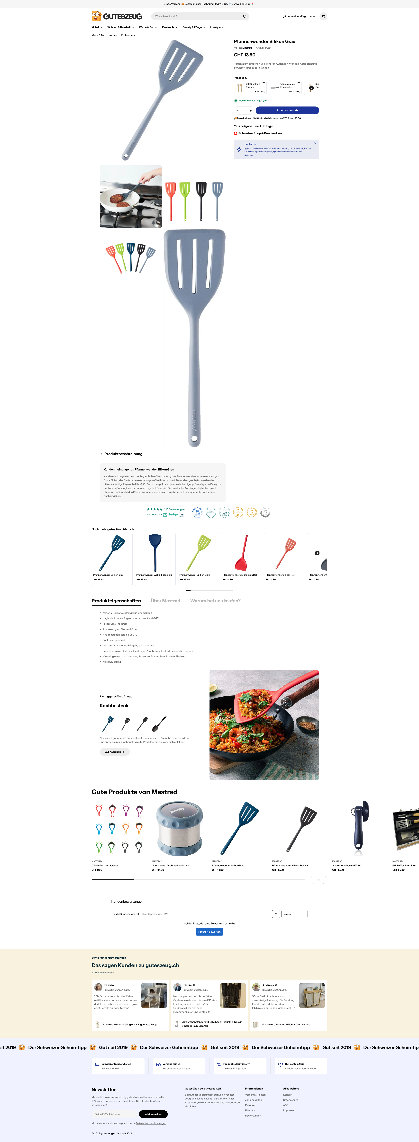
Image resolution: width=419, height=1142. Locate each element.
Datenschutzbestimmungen (151, 1123)
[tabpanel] (209, 637)
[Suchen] (245, 16)
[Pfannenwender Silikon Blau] (108, 724)
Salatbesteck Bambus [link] (253, 85)
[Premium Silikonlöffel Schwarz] (159, 724)
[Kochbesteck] (264, 725)
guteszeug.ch (108, 1133)
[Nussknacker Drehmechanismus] (179, 828)
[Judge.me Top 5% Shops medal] (265, 512)
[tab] (116, 602)
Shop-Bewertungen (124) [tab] (155, 913)
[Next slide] (323, 880)
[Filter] (276, 914)
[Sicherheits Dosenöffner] (360, 828)
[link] (240, 87)
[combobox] (200, 16)
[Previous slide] (314, 880)
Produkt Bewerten (209, 931)
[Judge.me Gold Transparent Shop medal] (238, 512)
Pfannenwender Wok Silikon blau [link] (154, 574)
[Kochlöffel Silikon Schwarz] (142, 724)
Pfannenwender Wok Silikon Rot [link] (240, 574)
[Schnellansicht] (142, 808)
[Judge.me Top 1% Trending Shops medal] (251, 512)
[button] (311, 88)
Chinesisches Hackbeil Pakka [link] (287, 85)
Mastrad (247, 47)
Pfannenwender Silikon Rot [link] (280, 574)
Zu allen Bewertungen (103, 972)
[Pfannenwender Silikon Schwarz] (125, 724)
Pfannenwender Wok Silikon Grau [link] (327, 574)
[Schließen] (315, 143)
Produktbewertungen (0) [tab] (126, 913)
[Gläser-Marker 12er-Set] (119, 828)
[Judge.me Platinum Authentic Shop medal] (211, 512)
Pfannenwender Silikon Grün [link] (194, 574)
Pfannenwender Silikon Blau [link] (108, 574)
